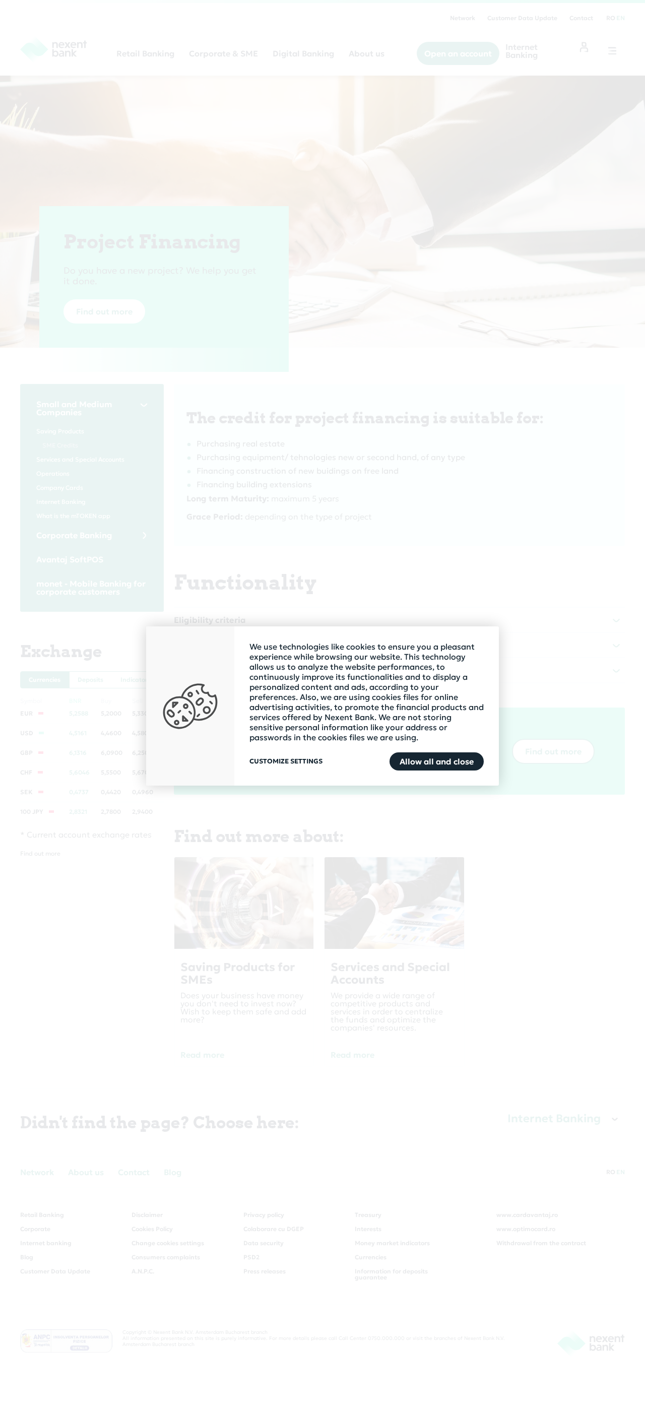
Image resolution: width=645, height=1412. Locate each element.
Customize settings (285, 761)
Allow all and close (437, 761)
